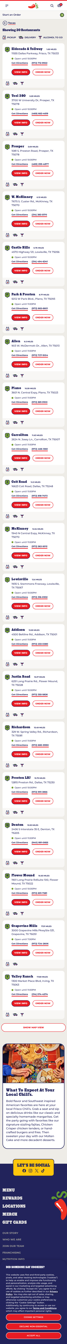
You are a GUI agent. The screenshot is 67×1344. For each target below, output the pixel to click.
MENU (8, 1190)
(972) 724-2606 (40, 944)
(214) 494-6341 (40, 262)
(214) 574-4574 (40, 994)
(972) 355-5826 (40, 695)
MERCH (9, 1214)
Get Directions (20, 63)
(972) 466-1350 (40, 449)
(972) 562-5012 (39, 546)
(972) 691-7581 (39, 893)
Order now (42, 72)
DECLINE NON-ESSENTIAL (33, 1326)
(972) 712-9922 (39, 63)
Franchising (11, 1252)
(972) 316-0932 (40, 597)
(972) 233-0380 (40, 644)
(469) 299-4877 (40, 164)
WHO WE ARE (11, 1239)
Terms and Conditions (45, 1308)
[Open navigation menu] (7, 6)
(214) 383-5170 (39, 215)
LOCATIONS (14, 1206)
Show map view (33, 1027)
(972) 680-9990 (40, 745)
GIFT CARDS (14, 1222)
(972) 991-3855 (39, 792)
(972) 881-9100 (40, 402)
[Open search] (52, 6)
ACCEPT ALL (33, 1335)
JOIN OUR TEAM (13, 1246)
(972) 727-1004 (40, 355)
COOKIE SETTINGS (33, 1317)
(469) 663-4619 (40, 114)
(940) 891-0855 (40, 843)
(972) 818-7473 (40, 496)
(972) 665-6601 (40, 308)
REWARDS (12, 1198)
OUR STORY (10, 1233)
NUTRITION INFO (13, 1259)
